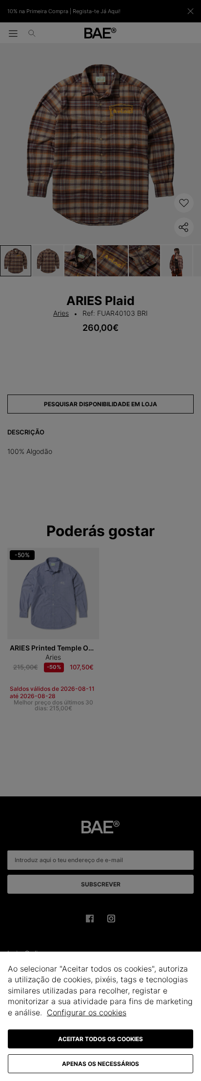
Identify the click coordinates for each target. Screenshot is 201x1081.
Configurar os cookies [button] (86, 1012)
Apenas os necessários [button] (100, 1063)
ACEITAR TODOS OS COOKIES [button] (100, 1039)
